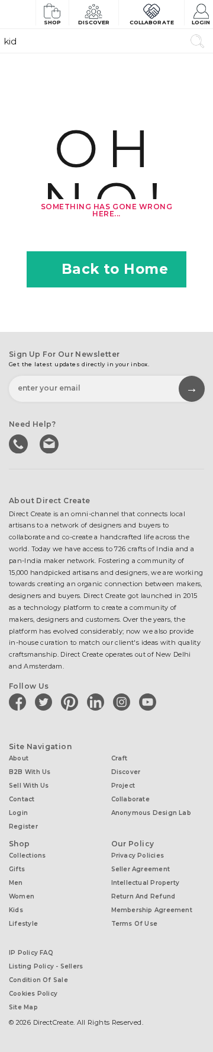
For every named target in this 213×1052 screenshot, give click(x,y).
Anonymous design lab (151, 813)
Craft (119, 758)
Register (23, 826)
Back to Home (115, 269)
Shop (52, 22)
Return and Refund (143, 896)
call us (19, 442)
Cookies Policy (33, 993)
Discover (94, 22)
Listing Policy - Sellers (46, 966)
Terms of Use (134, 924)
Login (201, 22)
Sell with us (29, 785)
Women (21, 896)
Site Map (23, 1007)
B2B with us (29, 772)
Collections (27, 855)
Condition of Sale (38, 980)
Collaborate (152, 22)
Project (123, 785)
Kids (16, 910)
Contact (22, 799)
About (18, 758)
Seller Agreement (140, 869)
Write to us (50, 442)
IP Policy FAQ (31, 953)
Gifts (17, 869)
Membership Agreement (151, 910)
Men (16, 883)
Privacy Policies (137, 855)
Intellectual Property (145, 883)
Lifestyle (23, 924)
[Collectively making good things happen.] (18, 14)
